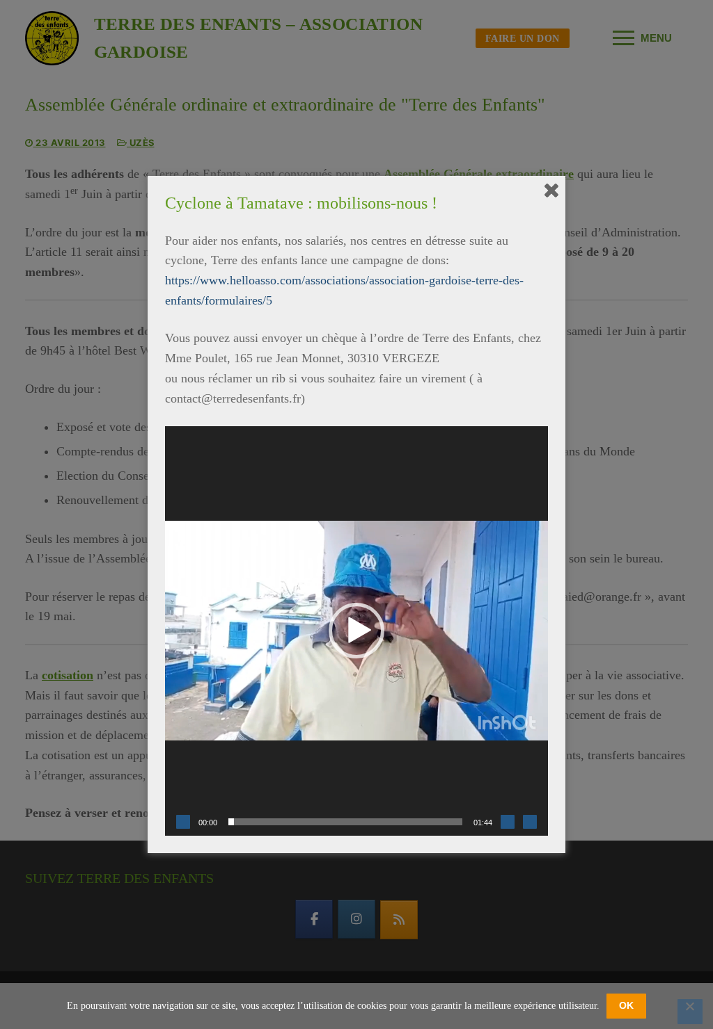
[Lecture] (183, 822)
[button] (356, 630)
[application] (356, 631)
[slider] (345, 821)
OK (626, 1005)
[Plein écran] (530, 822)
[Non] (690, 1011)
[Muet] (508, 822)
